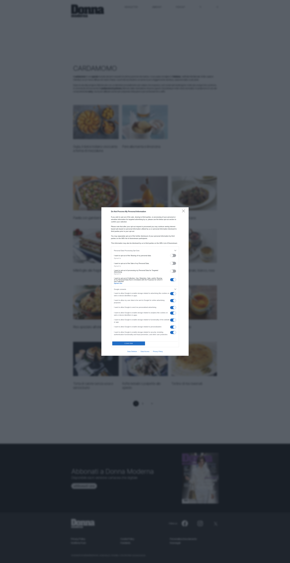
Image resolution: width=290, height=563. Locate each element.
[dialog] (145, 281)
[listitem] (145, 250)
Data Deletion (132, 351)
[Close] (184, 212)
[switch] (173, 255)
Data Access (145, 351)
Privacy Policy (158, 351)
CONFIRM (128, 343)
